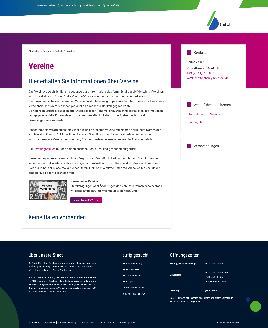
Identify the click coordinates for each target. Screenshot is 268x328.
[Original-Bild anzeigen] (48, 190)
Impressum (34, 322)
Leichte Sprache (68, 5)
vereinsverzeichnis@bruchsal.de (207, 78)
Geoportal (131, 281)
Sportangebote (196, 122)
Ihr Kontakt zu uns (135, 287)
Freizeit (59, 51)
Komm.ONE (233, 322)
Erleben (47, 51)
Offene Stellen (133, 269)
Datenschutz (49, 322)
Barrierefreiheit (113, 5)
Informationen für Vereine (86, 200)
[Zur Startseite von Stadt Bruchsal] (218, 20)
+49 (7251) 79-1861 (201, 73)
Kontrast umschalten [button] (44, 5)
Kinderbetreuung (134, 263)
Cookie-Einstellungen (68, 322)
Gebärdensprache (91, 5)
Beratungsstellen (44, 149)
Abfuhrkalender (133, 275)
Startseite (34, 51)
